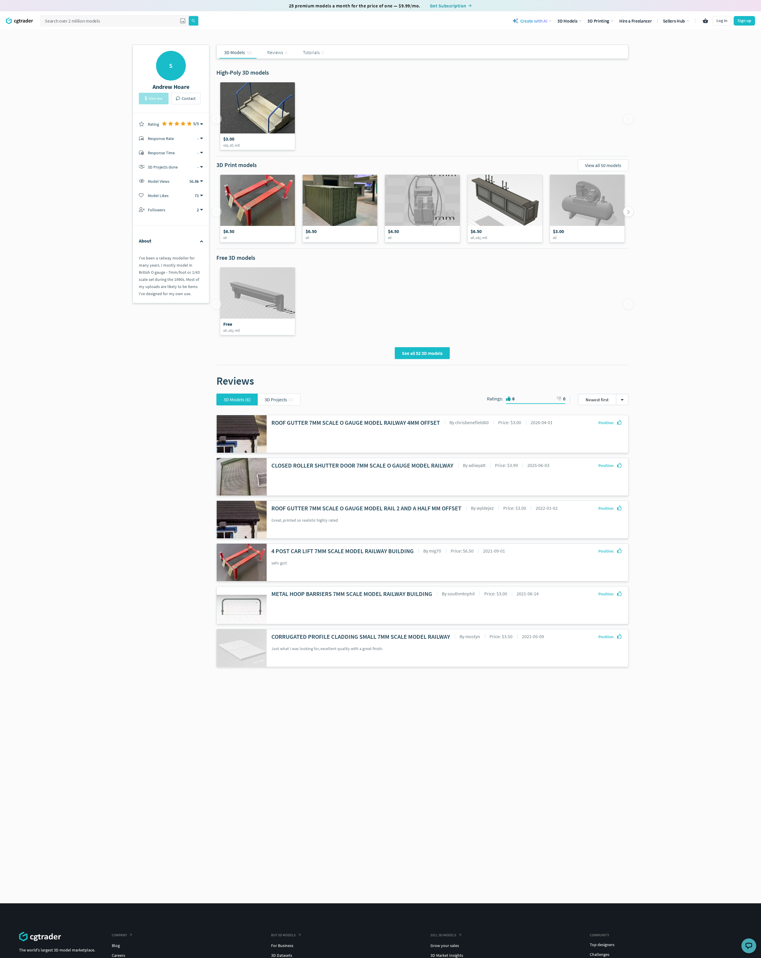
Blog (116, 945)
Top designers (602, 944)
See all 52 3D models (422, 353)
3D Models (237, 399)
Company (119, 935)
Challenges (599, 954)
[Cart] (705, 21)
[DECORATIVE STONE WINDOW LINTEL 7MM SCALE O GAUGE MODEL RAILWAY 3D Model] (257, 301)
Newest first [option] (597, 399)
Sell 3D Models (443, 935)
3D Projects (279, 399)
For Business (282, 945)
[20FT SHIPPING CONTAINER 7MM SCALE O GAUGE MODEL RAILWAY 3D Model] (340, 208)
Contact (189, 98)
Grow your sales (444, 945)
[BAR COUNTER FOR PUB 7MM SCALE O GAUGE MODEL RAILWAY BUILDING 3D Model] (505, 208)
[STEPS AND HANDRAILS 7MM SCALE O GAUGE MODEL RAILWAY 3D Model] (257, 116)
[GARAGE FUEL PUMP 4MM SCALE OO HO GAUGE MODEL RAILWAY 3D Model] (422, 208)
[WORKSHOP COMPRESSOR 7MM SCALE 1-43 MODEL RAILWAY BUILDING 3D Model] (587, 208)
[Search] (193, 21)
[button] (183, 21)
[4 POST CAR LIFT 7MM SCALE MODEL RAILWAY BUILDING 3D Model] (257, 208)
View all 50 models (603, 165)
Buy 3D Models (283, 935)
